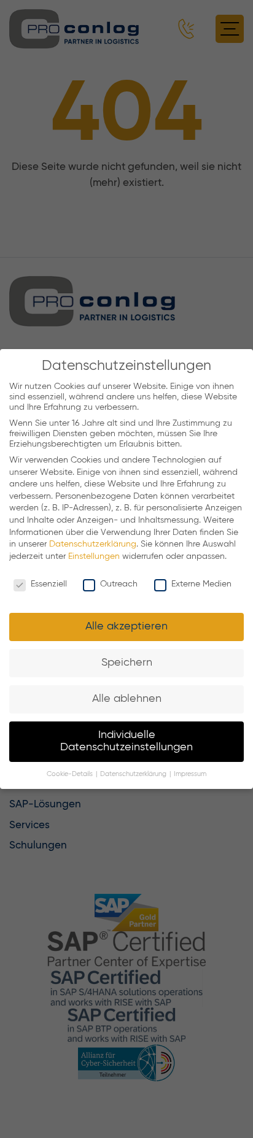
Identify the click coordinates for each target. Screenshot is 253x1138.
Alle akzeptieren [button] (126, 626)
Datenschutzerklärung (92, 544)
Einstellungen (94, 556)
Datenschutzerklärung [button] (134, 774)
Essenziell (49, 584)
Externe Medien (201, 584)
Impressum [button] (190, 774)
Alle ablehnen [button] (127, 698)
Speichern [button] (126, 662)
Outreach (119, 584)
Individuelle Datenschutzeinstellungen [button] (126, 741)
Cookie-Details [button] (71, 774)
